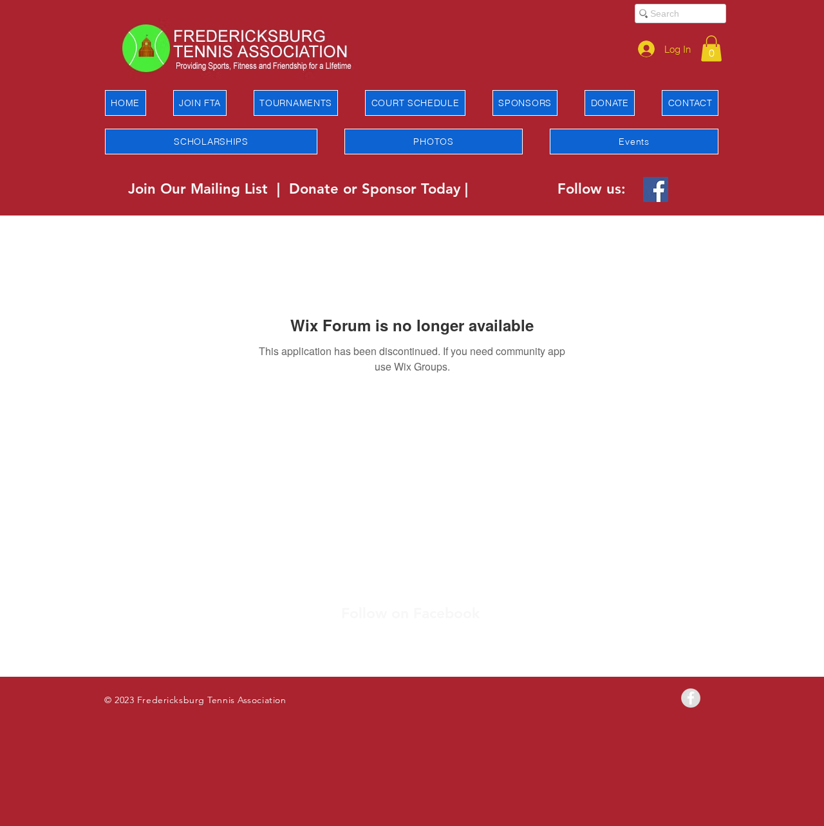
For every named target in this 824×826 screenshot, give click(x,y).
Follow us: (591, 188)
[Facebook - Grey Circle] (690, 698)
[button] (711, 48)
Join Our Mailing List (200, 188)
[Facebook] (655, 189)
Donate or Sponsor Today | (378, 188)
